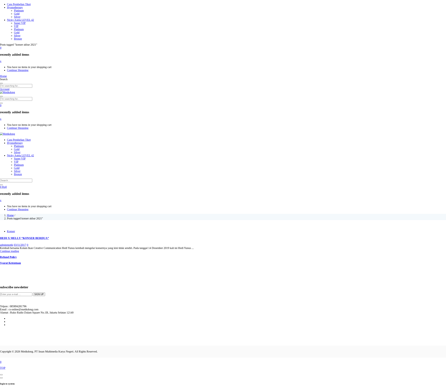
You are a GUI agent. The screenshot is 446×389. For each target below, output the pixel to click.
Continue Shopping (17, 70)
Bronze (18, 38)
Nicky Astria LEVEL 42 (20, 19)
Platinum (19, 10)
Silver (17, 16)
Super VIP (20, 23)
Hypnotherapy (15, 7)
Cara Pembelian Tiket (19, 4)
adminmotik (6, 244)
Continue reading (9, 251)
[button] (0, 47)
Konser (11, 231)
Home (10, 215)
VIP (16, 26)
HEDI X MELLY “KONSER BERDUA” (24, 238)
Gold (17, 13)
